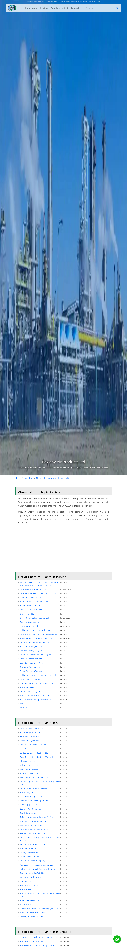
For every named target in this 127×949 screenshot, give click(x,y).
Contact (75, 8)
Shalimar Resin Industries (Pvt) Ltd (36, 683)
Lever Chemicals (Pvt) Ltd (32, 856)
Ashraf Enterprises (29, 765)
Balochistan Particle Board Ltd (34, 777)
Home (27, 8)
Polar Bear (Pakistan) (30, 900)
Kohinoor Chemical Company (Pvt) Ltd (37, 869)
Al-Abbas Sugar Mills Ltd (31, 728)
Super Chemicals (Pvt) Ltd (32, 873)
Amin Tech (25, 704)
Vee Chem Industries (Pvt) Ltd (34, 825)
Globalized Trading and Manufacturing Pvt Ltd (40, 839)
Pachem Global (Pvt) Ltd (31, 659)
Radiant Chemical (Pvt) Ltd (32, 833)
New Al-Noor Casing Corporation (35, 699)
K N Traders (25, 889)
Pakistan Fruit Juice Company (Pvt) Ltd (38, 675)
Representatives (47, 1)
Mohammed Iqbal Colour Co (33, 821)
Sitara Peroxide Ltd (29, 626)
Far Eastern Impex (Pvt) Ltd (33, 844)
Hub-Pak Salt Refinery (30, 736)
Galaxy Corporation (29, 852)
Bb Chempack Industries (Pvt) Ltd (35, 655)
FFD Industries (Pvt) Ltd (31, 796)
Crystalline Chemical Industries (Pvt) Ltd (39, 634)
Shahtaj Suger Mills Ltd (31, 610)
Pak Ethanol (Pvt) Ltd (29, 769)
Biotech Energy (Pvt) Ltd (31, 650)
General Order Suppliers (62, 1)
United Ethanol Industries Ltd (34, 753)
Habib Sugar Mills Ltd (30, 732)
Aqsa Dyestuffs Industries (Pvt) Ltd (36, 757)
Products (44, 8)
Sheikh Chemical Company (32, 861)
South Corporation (28, 813)
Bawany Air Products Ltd (31, 917)
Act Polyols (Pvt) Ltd (29, 885)
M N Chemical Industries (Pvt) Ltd (36, 638)
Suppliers (55, 8)
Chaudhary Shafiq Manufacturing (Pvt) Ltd (40, 783)
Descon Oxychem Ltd (30, 622)
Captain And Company (30, 809)
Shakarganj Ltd (27, 614)
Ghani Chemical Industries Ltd (34, 642)
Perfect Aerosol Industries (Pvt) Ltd (36, 865)
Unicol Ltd (25, 749)
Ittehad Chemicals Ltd (30, 597)
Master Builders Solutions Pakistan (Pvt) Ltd (40, 894)
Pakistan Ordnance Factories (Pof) (36, 630)
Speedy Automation (29, 848)
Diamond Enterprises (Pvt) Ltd (34, 788)
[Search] (117, 8)
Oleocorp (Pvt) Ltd (28, 805)
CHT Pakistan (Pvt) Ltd (30, 691)
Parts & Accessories (93, 1)
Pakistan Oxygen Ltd (29, 740)
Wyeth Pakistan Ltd (29, 773)
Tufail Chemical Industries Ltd (34, 912)
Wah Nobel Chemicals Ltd (32, 941)
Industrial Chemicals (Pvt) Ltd (34, 801)
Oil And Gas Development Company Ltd (38, 937)
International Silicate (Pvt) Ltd (34, 829)
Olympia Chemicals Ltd (31, 667)
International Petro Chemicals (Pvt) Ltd (38, 593)
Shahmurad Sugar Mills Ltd (33, 745)
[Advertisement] (63, 548)
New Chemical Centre (30, 679)
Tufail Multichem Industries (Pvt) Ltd (37, 817)
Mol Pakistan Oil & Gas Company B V (37, 945)
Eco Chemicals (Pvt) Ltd (31, 646)
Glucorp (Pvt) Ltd (28, 761)
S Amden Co (25, 881)
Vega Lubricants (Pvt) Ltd (32, 663)
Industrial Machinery (78, 1)
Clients (65, 8)
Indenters (37, 1)
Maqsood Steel (27, 687)
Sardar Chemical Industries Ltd (35, 695)
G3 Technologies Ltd (29, 708)
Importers (30, 1)
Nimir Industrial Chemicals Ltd (34, 601)
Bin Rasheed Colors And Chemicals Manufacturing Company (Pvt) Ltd (40, 583)
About (35, 8)
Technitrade (25, 904)
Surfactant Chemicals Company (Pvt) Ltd (39, 908)
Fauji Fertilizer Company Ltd (33, 589)
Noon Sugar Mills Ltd (30, 605)
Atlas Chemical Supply (30, 877)
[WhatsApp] (117, 939)
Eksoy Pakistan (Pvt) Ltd (31, 671)
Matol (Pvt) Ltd (27, 792)
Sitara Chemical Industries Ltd (34, 618)
